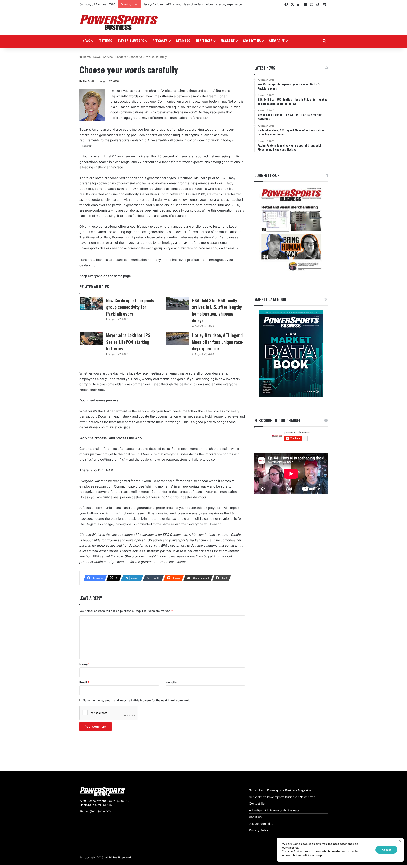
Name (84, 664)
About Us (255, 817)
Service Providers (114, 57)
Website (171, 682)
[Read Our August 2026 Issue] (291, 229)
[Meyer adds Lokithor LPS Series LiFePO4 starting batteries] (91, 338)
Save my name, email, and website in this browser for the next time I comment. (136, 700)
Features (105, 40)
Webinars (183, 40)
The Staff (88, 81)
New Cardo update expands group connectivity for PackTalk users (130, 307)
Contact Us (257, 803)
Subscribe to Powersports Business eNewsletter (282, 797)
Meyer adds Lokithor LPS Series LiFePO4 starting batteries (128, 342)
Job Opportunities (261, 823)
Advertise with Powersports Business (274, 810)
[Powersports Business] (118, 22)
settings (316, 855)
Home (86, 57)
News (86, 40)
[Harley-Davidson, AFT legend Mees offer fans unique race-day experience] (177, 338)
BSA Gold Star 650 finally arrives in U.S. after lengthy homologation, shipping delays (217, 310)
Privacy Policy (259, 830)
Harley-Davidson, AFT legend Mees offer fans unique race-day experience (192, 4)
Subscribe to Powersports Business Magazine (280, 790)
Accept (386, 850)
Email (84, 682)
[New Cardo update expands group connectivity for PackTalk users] (91, 303)
